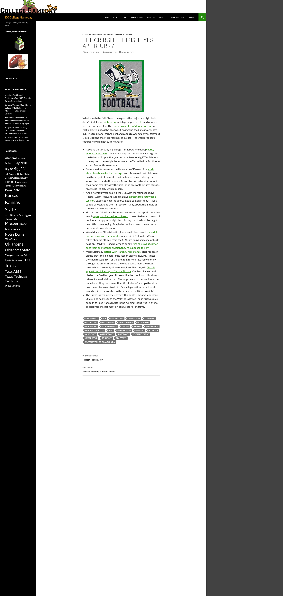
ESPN (25, 177)
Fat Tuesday (109, 121)
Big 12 (19, 168)
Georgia (17, 185)
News (106, 17)
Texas (10, 265)
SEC (27, 255)
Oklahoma (14, 244)
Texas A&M (13, 271)
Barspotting (136, 17)
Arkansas (21, 158)
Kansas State (152, 326)
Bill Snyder (11, 174)
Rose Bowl (123, 334)
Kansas (137, 326)
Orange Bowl (107, 334)
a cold (139, 121)
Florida (9, 181)
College (87, 34)
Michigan (25, 215)
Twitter (10, 281)
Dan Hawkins (107, 322)
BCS (104, 318)
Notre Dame (15, 234)
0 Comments (128, 52)
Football (109, 34)
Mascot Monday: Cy (93, 357)
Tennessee (107, 338)
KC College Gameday (18, 17)
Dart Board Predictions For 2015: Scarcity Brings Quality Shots (18, 98)
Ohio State (90, 334)
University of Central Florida (100, 342)
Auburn (9, 163)
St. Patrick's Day (141, 334)
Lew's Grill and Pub (94, 330)
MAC (111, 330)
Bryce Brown (116, 318)
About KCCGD (177, 17)
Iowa (23, 185)
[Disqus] (121, 424)
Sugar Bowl (91, 338)
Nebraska (12, 229)
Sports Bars (10, 260)
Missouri (120, 34)
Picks (115, 17)
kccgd (7, 95)
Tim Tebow (121, 338)
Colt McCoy (91, 322)
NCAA (23, 223)
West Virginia (12, 285)
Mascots (151, 17)
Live (124, 17)
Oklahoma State (17, 250)
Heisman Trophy (109, 326)
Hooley (125, 326)
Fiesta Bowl (91, 326)
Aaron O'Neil (91, 318)
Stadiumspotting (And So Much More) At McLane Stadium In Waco (16, 130)
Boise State (23, 174)
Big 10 (9, 169)
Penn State (19, 255)
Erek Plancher (126, 322)
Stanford (19, 260)
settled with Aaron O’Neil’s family (122, 251)
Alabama (11, 158)
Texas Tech (13, 276)
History (163, 17)
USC (17, 281)
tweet (24, 277)
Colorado (98, 34)
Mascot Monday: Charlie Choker (99, 369)
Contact (192, 17)
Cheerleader (134, 318)
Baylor (19, 163)
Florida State (20, 181)
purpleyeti (111, 52)
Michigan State (11, 219)
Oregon (10, 255)
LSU (11, 215)
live (6, 215)
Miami (16, 215)
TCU (26, 260)
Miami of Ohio (124, 330)
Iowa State (12, 190)
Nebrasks (153, 330)
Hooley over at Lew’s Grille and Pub (132, 125)
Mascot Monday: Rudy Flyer (17, 123)
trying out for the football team (110, 216)
